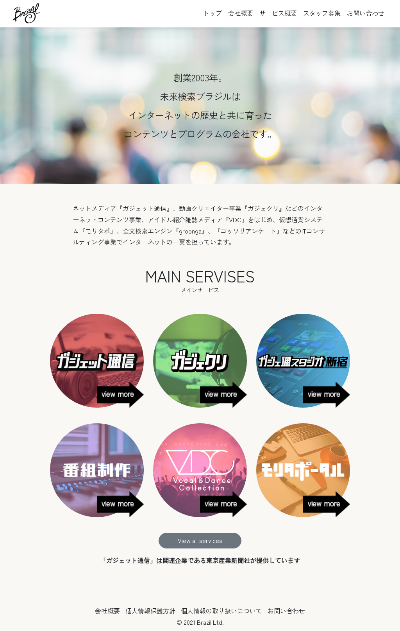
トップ (212, 13)
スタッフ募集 (322, 13)
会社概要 (240, 13)
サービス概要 (278, 13)
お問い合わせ (365, 13)
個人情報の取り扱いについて (221, 610)
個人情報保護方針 (150, 610)
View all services (200, 540)
